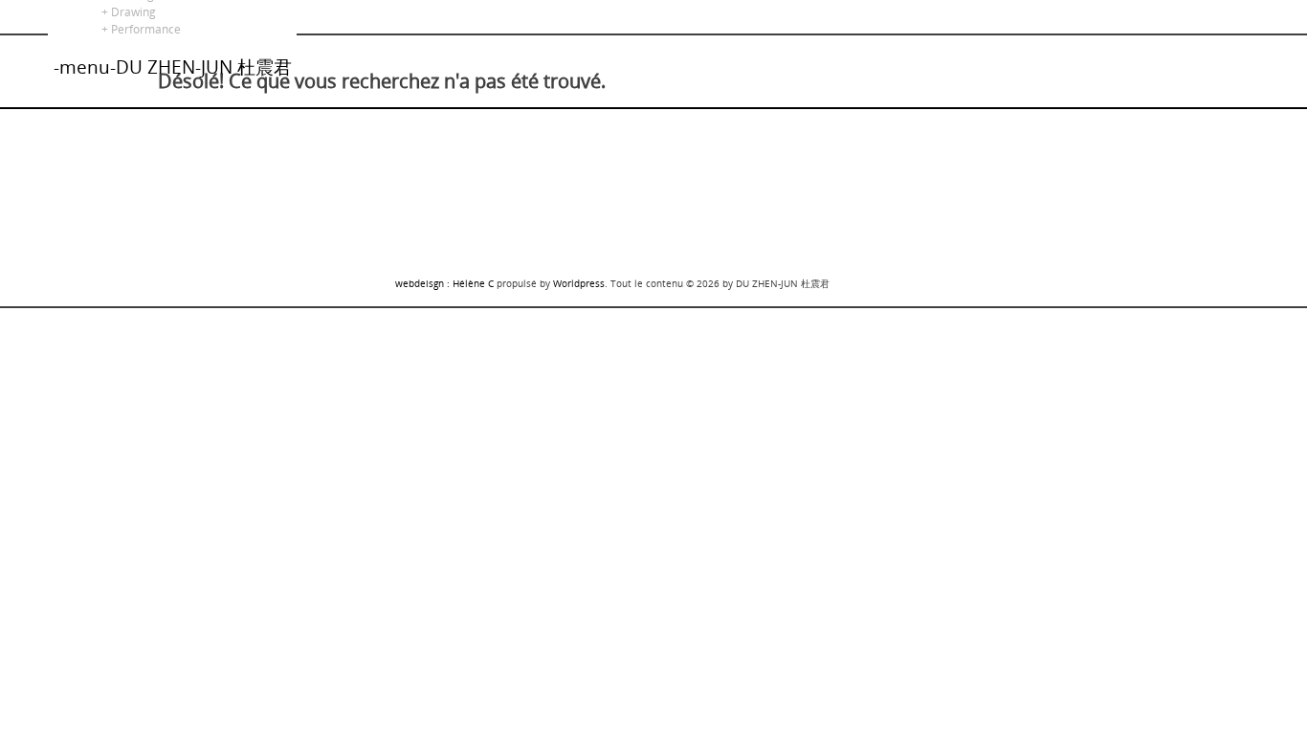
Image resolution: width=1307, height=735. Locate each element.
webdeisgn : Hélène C (444, 283)
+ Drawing (126, 12)
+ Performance (138, 29)
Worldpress (579, 283)
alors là (20, 8)
